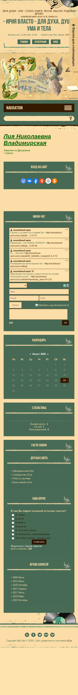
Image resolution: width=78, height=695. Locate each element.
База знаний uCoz (22, 482)
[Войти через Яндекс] (42, 181)
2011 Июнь (18, 581)
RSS (68, 35)
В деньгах (20, 526)
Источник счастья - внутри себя (32, 538)
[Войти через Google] (48, 181)
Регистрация (40, 41)
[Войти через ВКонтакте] (29, 181)
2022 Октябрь (20, 600)
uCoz (69, 640)
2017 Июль (19, 592)
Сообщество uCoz (22, 474)
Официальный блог (23, 471)
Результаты (17, 546)
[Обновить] (64, 285)
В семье (19, 514)
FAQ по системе (21, 478)
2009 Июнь (18, 577)
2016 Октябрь (20, 585)
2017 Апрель (20, 588)
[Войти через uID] (23, 181)
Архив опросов (34, 546)
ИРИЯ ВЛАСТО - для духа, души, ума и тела (39, 25)
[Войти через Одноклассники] (54, 181)
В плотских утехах (25, 530)
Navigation (14, 107)
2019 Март (18, 596)
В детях (19, 518)
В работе (20, 522)
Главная (24, 41)
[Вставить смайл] (68, 285)
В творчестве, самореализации (32, 534)
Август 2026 (39, 354)
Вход (55, 41)
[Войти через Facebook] (35, 181)
